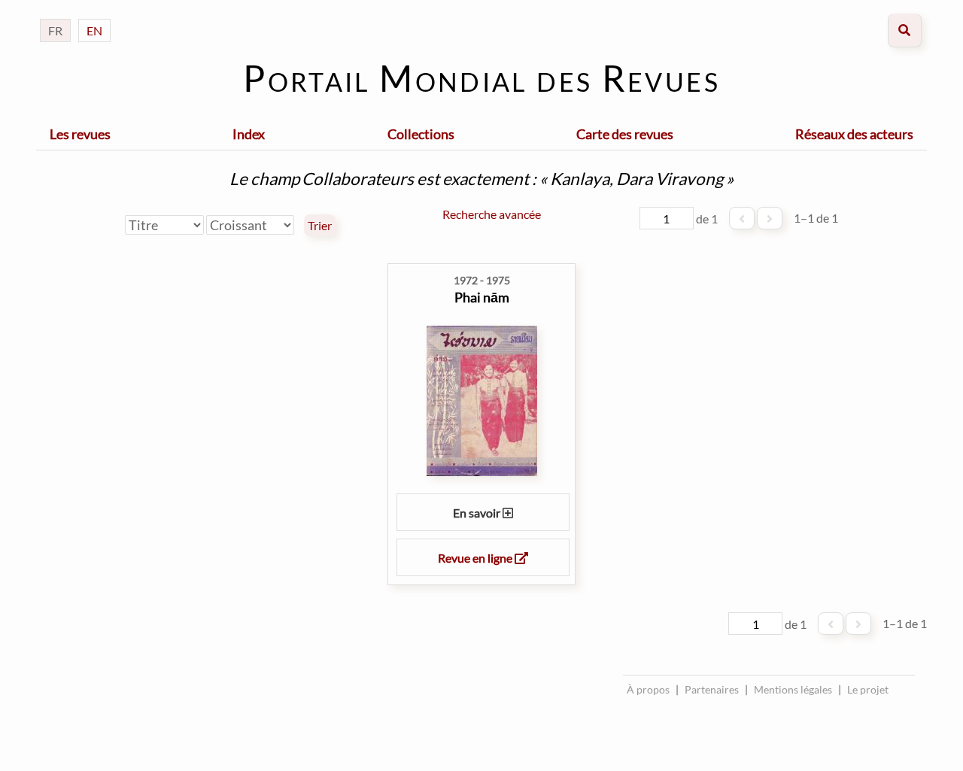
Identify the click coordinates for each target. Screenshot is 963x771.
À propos (648, 689)
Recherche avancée (491, 214)
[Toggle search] (905, 30)
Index (248, 134)
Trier (320, 226)
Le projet (868, 689)
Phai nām (481, 297)
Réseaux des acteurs (854, 134)
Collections (420, 134)
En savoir (478, 512)
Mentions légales (793, 689)
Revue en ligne (476, 558)
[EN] (94, 15)
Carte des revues (624, 134)
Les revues (80, 134)
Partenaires (712, 689)
